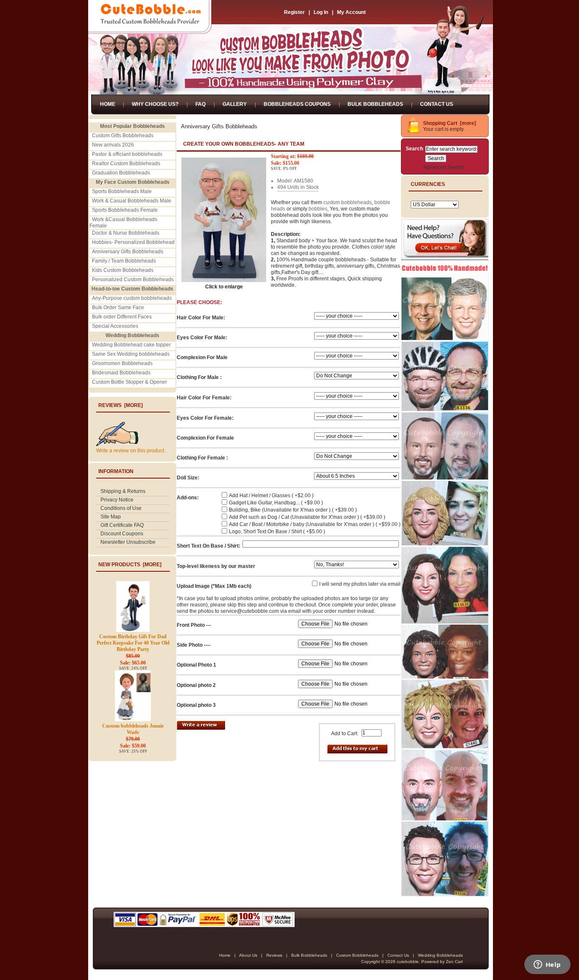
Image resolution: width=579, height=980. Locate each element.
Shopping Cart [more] (449, 123)
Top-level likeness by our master (216, 566)
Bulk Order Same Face (118, 307)
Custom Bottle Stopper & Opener (129, 382)
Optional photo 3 (196, 705)
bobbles (318, 209)
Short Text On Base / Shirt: (208, 546)
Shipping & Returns (122, 491)
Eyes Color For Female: (205, 418)
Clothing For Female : (202, 458)
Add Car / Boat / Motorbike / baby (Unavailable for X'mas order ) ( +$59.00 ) (315, 524)
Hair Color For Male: (201, 318)
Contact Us (436, 104)
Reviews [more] (120, 405)
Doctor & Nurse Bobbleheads (125, 233)
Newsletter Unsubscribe (128, 542)
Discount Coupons (121, 534)
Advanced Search (443, 167)
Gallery (235, 104)
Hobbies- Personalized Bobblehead (133, 242)
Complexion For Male (202, 357)
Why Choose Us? (155, 104)
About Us (248, 955)
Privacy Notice (117, 500)
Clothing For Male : (199, 377)
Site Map (110, 517)
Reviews (274, 955)
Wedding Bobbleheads (440, 955)
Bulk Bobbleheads (375, 104)
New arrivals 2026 (113, 145)
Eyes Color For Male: (202, 338)
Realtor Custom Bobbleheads (126, 163)
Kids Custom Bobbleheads (122, 270)
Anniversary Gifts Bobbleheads (127, 252)
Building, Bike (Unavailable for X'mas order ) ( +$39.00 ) (293, 510)
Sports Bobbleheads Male (122, 191)
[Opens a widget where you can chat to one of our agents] (547, 965)
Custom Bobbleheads (357, 955)
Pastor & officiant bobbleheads (127, 154)
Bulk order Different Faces (122, 317)
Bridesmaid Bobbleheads (121, 373)
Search (414, 149)
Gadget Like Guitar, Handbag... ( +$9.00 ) (276, 503)
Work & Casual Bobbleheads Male (131, 201)
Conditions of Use (121, 508)
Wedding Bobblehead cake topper (131, 345)
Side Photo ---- (194, 645)
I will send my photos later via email (360, 584)
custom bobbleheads (347, 202)
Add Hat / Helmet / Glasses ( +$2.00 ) (271, 495)
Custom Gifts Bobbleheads (122, 135)
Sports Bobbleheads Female (125, 210)
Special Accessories (115, 326)
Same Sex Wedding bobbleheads (131, 354)
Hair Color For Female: (204, 398)
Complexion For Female (205, 438)
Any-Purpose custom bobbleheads (132, 298)
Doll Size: (188, 478)
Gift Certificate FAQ (122, 525)
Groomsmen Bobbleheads (122, 363)
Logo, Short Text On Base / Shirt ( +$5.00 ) (277, 531)
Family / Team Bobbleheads (124, 261)
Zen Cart (454, 961)
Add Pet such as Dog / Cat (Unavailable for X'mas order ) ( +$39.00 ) (307, 517)
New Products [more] (129, 565)
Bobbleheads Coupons (297, 104)
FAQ (200, 104)
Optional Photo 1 (196, 665)
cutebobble (408, 961)
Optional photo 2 (196, 685)
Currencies (428, 184)
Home (107, 104)
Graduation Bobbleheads (121, 173)
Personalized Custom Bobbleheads (133, 279)
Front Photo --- (194, 625)
